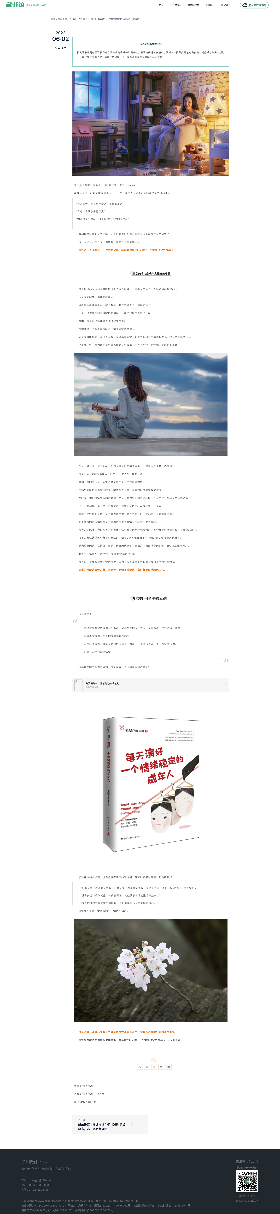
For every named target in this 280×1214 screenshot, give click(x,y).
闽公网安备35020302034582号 (94, 1210)
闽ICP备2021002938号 (126, 1200)
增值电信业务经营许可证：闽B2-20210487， (47, 1210)
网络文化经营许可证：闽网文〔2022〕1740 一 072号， (100, 1205)
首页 (161, 5)
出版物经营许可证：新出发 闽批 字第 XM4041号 (162, 1205)
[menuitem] (161, 5)
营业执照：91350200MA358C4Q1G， (44, 1205)
